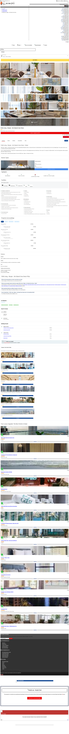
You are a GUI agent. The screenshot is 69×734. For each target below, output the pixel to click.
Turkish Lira (66, 35)
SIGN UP (11, 638)
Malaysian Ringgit (65, 27)
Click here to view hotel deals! (34, 698)
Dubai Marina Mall (30, 284)
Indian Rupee (66, 22)
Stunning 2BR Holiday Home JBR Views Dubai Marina (9, 506)
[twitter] (1, 675)
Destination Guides (5, 661)
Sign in (63, 1)
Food (3, 664)
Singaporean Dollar (65, 32)
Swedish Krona (65, 31)
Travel (3, 668)
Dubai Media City (6, 286)
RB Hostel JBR (3, 381)
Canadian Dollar (65, 13)
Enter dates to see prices (51, 169)
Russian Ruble (66, 30)
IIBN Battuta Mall (18, 286)
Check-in (2, 49)
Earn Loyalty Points (5, 647)
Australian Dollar (65, 10)
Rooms (9, 140)
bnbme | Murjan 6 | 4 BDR (4, 370)
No (1, 719)
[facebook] (0, 675)
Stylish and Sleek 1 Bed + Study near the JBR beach (9, 540)
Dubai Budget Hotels (5, 653)
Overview (3, 140)
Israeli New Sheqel (65, 21)
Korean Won (66, 25)
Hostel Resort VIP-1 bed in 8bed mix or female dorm (9, 455)
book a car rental (7, 342)
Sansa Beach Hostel (4, 609)
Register (66, 1)
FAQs (25, 140)
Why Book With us (5, 646)
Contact (45, 45)
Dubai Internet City (43, 284)
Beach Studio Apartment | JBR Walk (6, 472)
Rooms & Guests (3, 54)
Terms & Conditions (5, 645)
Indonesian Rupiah (65, 20)
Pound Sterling (65, 8)
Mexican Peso (65, 26)
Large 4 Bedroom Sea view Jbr (5, 574)
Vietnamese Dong (65, 37)
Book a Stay (66, 136)
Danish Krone (66, 18)
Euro (67, 7)
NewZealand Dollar (65, 16)
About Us (3, 643)
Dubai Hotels (4, 10)
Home (14, 45)
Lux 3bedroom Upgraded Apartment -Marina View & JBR (9, 523)
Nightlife (3, 665)
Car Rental (30, 45)
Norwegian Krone (65, 29)
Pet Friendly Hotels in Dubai (6, 652)
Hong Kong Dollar (65, 19)
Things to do (4, 667)
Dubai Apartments (5, 657)
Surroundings (20, 140)
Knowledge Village (12, 286)
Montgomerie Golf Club (50, 284)
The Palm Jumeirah (57, 284)
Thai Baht (66, 33)
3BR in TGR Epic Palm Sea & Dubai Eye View (7, 437)
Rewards (39, 45)
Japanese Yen (66, 24)
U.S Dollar (66, 5)
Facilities (13, 140)
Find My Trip (59, 1)
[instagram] (2, 675)
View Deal (18, 361)
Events (3, 662)
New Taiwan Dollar (65, 36)
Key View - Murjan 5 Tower (5, 557)
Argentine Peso (65, 9)
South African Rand (65, 38)
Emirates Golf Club (37, 284)
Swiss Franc (66, 14)
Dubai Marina (4, 11)
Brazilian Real (66, 12)
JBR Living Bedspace (4, 489)
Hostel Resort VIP (3, 358)
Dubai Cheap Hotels (5, 655)
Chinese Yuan (66, 15)
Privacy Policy (4, 644)
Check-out (2, 51)
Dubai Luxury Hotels (5, 654)
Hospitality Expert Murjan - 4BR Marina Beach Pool (9, 626)
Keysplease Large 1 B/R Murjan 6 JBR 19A (7, 592)
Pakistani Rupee (65, 40)
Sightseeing (4, 666)
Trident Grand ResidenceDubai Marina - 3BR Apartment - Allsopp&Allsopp (11, 392)
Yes (67, 719)
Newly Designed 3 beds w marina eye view (6, 415)
